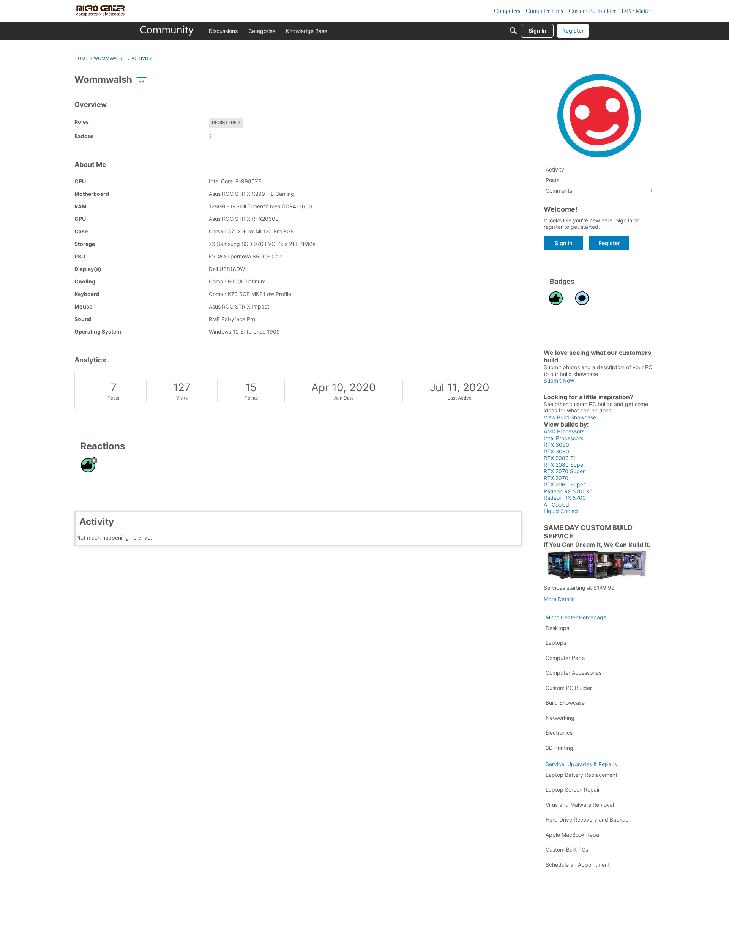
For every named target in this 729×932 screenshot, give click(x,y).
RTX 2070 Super (564, 471)
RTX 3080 (556, 451)
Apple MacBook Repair (574, 834)
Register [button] (609, 243)
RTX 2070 (556, 478)
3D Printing (559, 748)
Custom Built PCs (567, 849)
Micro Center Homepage (576, 617)
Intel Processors (563, 438)
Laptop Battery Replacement (581, 774)
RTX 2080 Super (564, 464)
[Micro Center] (167, 31)
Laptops (556, 642)
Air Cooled (556, 504)
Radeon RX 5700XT (568, 491)
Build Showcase (565, 702)
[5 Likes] (556, 298)
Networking (560, 718)
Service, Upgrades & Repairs (581, 764)
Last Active (460, 398)
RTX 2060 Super (564, 484)
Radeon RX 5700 (565, 497)
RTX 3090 (556, 444)
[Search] (513, 31)
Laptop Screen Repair (573, 789)
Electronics (559, 732)
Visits (182, 398)
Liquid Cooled (561, 511)
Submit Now (559, 380)
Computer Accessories (573, 672)
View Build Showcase (570, 417)
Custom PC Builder (569, 688)
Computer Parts (565, 658)
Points (251, 398)
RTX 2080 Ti (559, 458)
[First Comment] (582, 298)
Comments (599, 190)
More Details (559, 599)
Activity (555, 169)
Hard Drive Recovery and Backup (587, 819)
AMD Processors (564, 431)
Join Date (343, 398)
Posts (113, 398)
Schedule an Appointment (578, 864)
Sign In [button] (564, 243)
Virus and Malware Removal (580, 804)
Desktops (557, 628)
